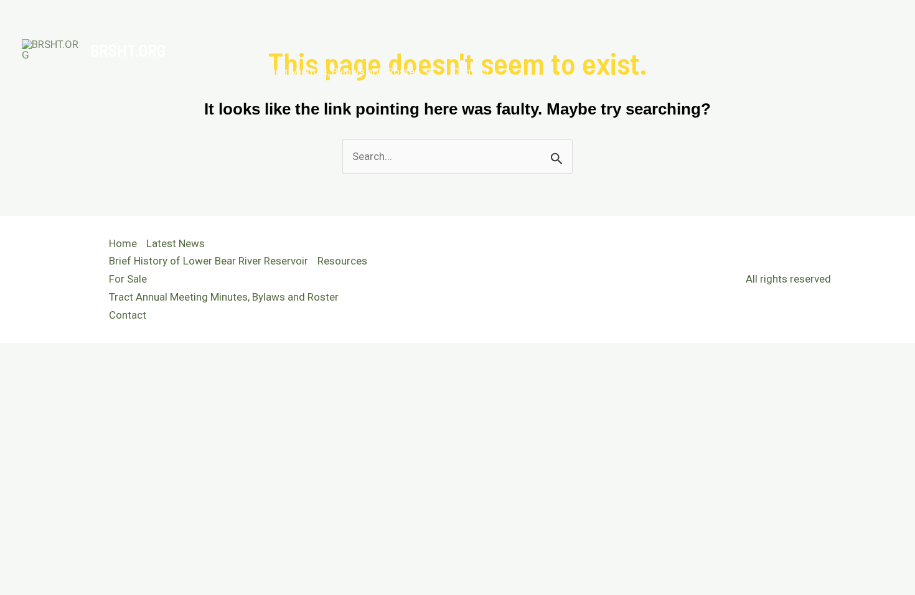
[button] (594, 28)
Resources (563, 28)
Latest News (267, 28)
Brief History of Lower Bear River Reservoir (417, 28)
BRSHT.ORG (128, 50)
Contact (470, 71)
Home (203, 28)
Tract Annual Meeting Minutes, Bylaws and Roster (303, 71)
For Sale (640, 28)
